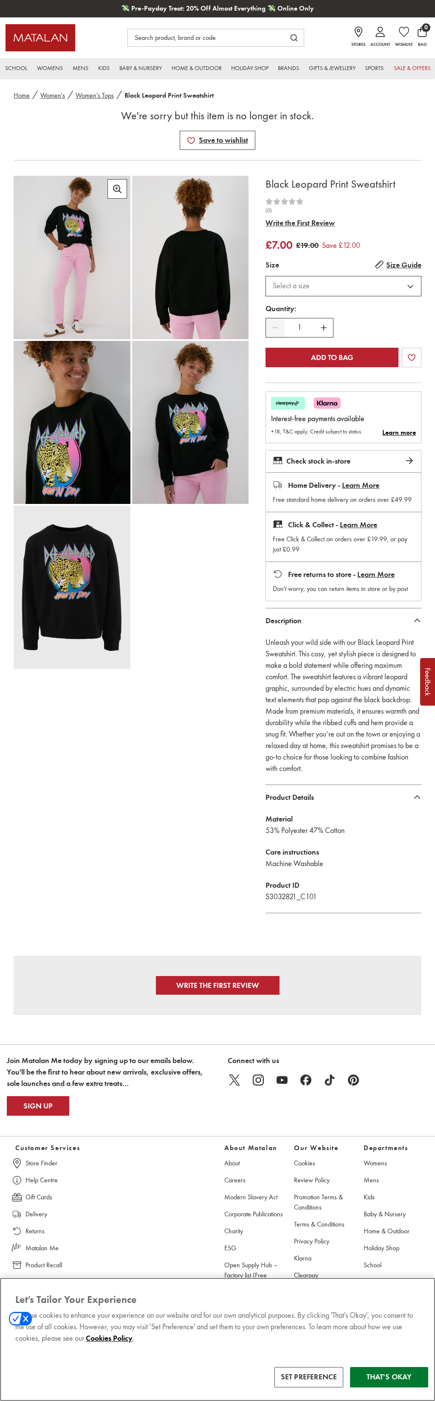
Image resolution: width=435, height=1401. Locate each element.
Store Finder (41, 1163)
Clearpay (306, 1275)
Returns (35, 1231)
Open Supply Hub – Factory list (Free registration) (250, 1275)
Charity (233, 1231)
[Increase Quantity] (323, 327)
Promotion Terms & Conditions (318, 1202)
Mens (371, 1180)
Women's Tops (95, 95)
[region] (217, 1339)
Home (22, 95)
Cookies (304, 1163)
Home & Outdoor (387, 1231)
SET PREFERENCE (309, 1376)
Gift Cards (38, 1197)
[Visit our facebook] (306, 1080)
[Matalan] (40, 37)
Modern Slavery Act (250, 1197)
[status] (299, 327)
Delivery (36, 1214)
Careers (235, 1180)
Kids (369, 1197)
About (232, 1163)
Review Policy (312, 1180)
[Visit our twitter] (234, 1080)
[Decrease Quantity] (275, 327)
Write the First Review (300, 223)
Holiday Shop (381, 1248)
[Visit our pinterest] (353, 1080)
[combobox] (343, 286)
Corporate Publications (253, 1214)
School (372, 1265)
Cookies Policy (109, 1338)
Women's (52, 95)
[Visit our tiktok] (329, 1080)
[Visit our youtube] (282, 1080)
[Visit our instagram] (258, 1080)
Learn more (399, 432)
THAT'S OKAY (389, 1376)
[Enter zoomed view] (117, 189)
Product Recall (43, 1265)
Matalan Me (42, 1248)
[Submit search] (294, 38)
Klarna (302, 1258)
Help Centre (41, 1180)
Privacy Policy (311, 1241)
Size (272, 265)
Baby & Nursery (385, 1214)
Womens (375, 1163)
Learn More (360, 485)
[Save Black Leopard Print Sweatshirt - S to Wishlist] (191, 140)
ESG (230, 1248)
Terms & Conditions (319, 1224)
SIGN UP (38, 1106)
